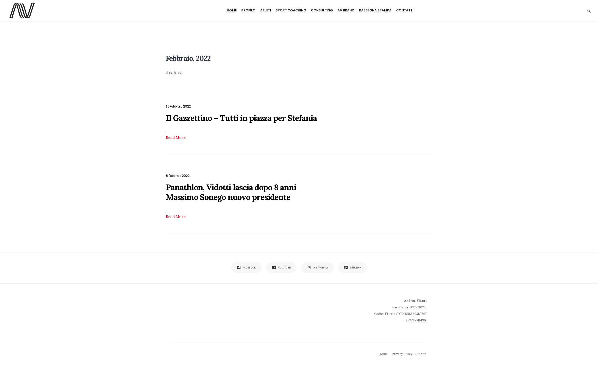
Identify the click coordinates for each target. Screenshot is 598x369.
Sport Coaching (291, 10)
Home (232, 10)
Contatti (404, 10)
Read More (175, 137)
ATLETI (265, 10)
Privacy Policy (402, 354)
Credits (420, 354)
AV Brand (346, 10)
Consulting (322, 10)
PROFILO (248, 10)
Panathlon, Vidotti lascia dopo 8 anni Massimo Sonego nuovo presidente (231, 192)
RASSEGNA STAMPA (375, 10)
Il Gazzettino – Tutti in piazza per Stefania (241, 118)
